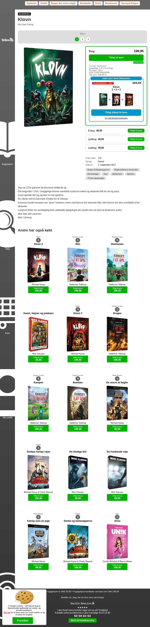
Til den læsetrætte (95, 178)
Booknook (111, 3)
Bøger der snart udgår (63, 3)
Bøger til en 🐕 (88, 603)
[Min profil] (7, 377)
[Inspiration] (7, 123)
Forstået (22, 620)
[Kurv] (7, 292)
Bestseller (85, 3)
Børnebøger (93, 174)
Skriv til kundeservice (82, 620)
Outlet (43, 3)
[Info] (7, 580)
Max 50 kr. (75, 603)
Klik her (7, 612)
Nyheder (31, 3)
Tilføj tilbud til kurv (116, 112)
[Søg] (7, 208)
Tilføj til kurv (116, 57)
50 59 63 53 (82, 616)
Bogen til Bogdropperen (98, 170)
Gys (105, 174)
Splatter (130, 174)
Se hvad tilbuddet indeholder (116, 118)
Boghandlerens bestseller (126, 170)
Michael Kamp (25, 24)
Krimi (98, 3)
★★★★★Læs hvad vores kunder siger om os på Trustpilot (82, 608)
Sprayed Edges (129, 3)
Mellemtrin (117, 174)
